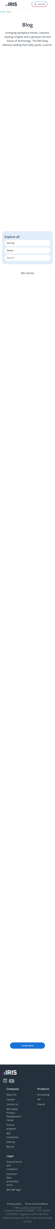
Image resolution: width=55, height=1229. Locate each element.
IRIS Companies (12, 1135)
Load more (27, 1045)
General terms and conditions (14, 1165)
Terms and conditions (36, 1204)
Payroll (41, 1104)
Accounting (43, 1094)
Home (2, 11)
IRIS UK (10, 1146)
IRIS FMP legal (13, 1189)
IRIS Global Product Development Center (13, 1115)
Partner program (11, 1126)
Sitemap (10, 1141)
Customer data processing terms (12, 1179)
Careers (10, 1099)
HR (38, 1099)
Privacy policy (14, 1204)
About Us (11, 1094)
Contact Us (12, 1104)
